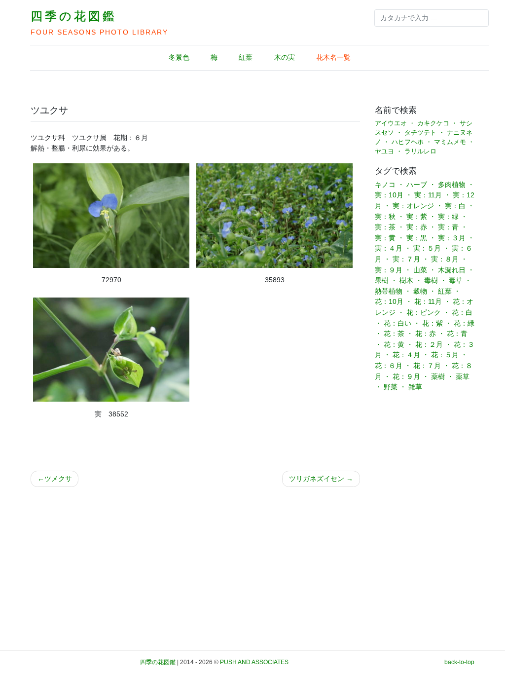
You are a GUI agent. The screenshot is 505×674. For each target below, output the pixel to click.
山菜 (420, 270)
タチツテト (420, 132)
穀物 (420, 291)
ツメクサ (58, 479)
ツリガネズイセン (316, 479)
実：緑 (448, 217)
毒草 (456, 280)
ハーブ (416, 184)
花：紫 (432, 323)
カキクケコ (433, 123)
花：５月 (445, 355)
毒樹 (431, 280)
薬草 (462, 376)
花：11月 (428, 301)
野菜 (390, 387)
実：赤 (416, 227)
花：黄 (394, 344)
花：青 (457, 333)
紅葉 (245, 57)
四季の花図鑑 (74, 16)
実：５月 (427, 248)
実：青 (448, 227)
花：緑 (464, 323)
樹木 (406, 280)
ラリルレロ (420, 151)
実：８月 (445, 259)
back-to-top (459, 662)
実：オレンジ (413, 206)
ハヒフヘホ (408, 142)
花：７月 (427, 366)
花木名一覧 (333, 57)
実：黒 (416, 238)
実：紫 (416, 217)
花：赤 (425, 333)
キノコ (385, 184)
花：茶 (394, 333)
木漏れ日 (452, 270)
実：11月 (428, 195)
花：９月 (406, 376)
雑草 (415, 387)
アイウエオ (391, 123)
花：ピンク (423, 312)
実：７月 (406, 259)
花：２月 (429, 344)
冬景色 (179, 57)
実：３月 (452, 238)
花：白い (397, 323)
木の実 (284, 57)
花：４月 (406, 355)
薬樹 (438, 376)
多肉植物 (452, 184)
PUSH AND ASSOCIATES (254, 662)
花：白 (462, 312)
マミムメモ (450, 142)
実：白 (455, 206)
